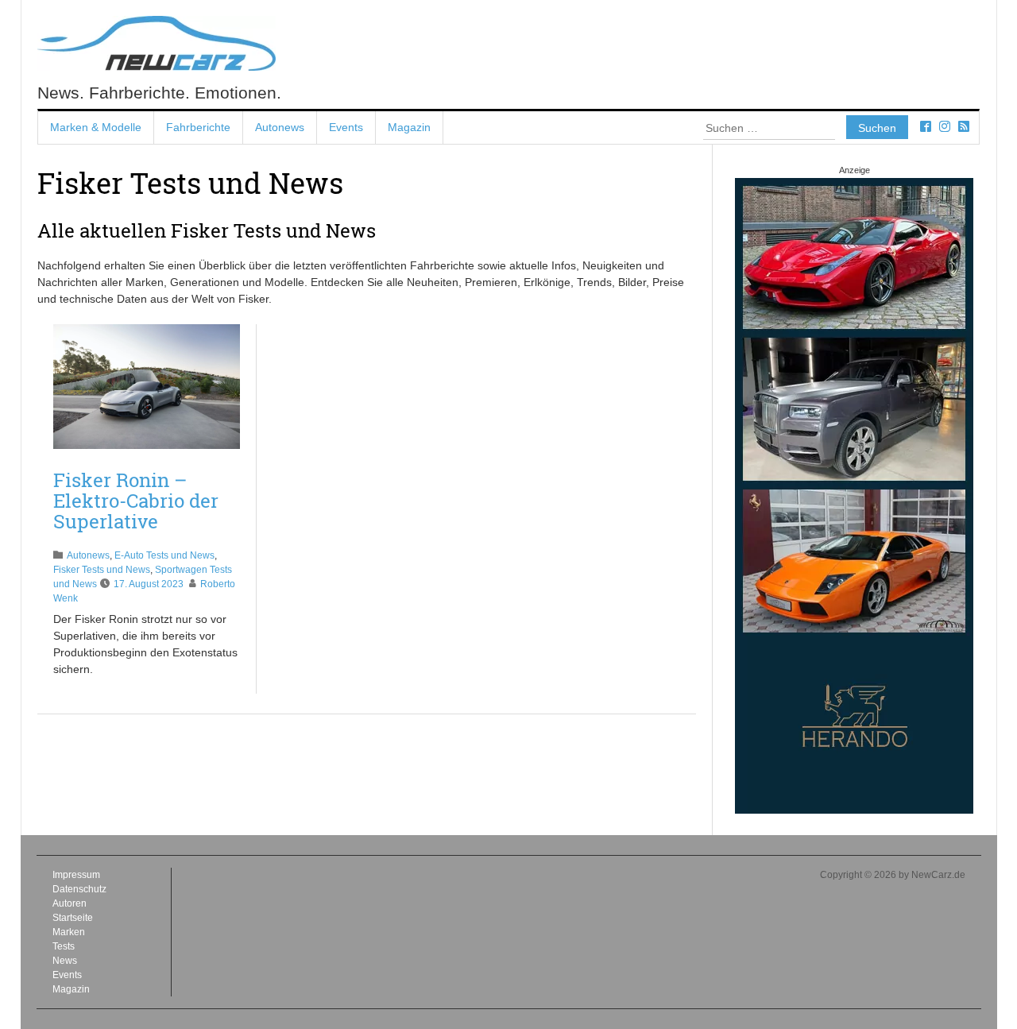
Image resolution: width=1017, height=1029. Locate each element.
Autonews (279, 127)
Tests (63, 946)
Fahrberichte (198, 127)
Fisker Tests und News (101, 569)
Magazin (409, 127)
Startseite (72, 917)
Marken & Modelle (95, 127)
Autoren (69, 903)
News (64, 960)
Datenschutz (79, 889)
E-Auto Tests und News (164, 555)
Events (346, 127)
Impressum (76, 874)
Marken (68, 932)
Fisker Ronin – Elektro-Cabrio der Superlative (135, 501)
